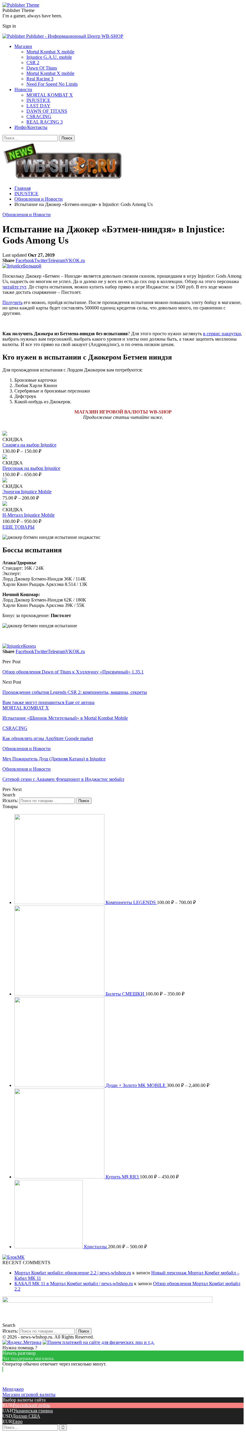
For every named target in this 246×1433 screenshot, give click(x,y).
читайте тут (14, 286)
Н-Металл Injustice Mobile (28, 515)
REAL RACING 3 (44, 121)
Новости (23, 89)
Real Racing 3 (39, 78)
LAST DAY (38, 105)
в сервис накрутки (222, 333)
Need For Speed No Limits (52, 84)
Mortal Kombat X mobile (50, 51)
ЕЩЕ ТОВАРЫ (18, 527)
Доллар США (26, 1416)
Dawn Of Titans (41, 67)
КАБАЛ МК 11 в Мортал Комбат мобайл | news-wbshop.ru (73, 1283)
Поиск (83, 801)
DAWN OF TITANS (46, 111)
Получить (12, 302)
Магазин (23, 46)
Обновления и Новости (26, 214)
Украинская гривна (33, 1410)
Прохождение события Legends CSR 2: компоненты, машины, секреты (74, 692)
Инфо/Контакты (30, 127)
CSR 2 (32, 62)
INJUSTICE (38, 100)
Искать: (10, 800)
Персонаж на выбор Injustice (31, 468)
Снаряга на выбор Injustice (29, 444)
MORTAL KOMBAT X (49, 94)
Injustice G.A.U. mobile (49, 57)
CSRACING (38, 116)
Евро (17, 1421)
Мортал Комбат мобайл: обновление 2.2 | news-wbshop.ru (72, 1272)
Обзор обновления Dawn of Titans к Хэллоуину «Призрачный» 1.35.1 (73, 671)
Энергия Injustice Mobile (27, 491)
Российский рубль (31, 1405)
